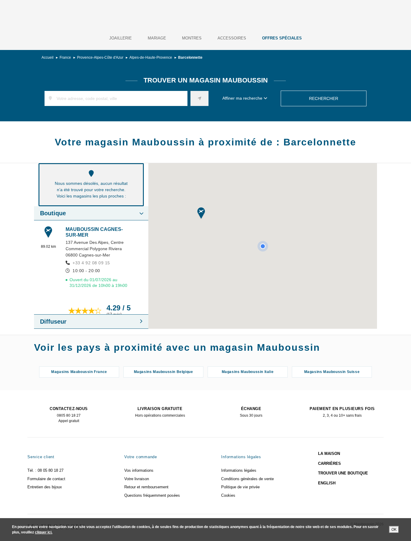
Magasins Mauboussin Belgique (163, 372)
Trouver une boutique (343, 473)
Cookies (228, 495)
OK (394, 529)
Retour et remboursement (146, 487)
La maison (329, 453)
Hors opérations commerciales (160, 412)
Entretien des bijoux (44, 487)
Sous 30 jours (251, 412)
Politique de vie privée (240, 487)
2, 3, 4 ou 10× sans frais (342, 412)
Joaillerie (120, 38)
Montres (192, 38)
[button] (201, 213)
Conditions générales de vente (247, 479)
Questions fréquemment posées (152, 495)
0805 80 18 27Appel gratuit (69, 414)
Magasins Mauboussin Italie (248, 372)
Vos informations (138, 470)
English (326, 483)
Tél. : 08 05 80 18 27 (45, 470)
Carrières (329, 463)
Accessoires (232, 38)
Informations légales (238, 470)
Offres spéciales (282, 38)
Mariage (157, 38)
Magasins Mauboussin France (79, 372)
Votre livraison (136, 479)
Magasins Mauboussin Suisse (332, 372)
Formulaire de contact (46, 479)
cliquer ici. (43, 532)
